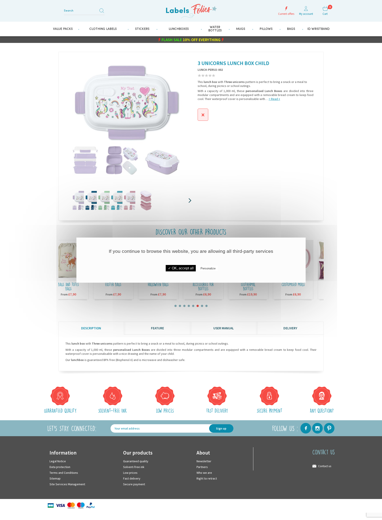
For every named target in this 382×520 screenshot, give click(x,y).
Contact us (324, 466)
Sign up (221, 428)
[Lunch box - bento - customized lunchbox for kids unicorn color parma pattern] (76, 200)
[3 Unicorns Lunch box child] (89, 200)
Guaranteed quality (135, 461)
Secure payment (134, 484)
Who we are (204, 472)
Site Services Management (67, 484)
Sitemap (55, 478)
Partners (202, 467)
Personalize (208, 268)
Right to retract (207, 478)
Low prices (130, 472)
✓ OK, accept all (181, 268)
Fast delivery (131, 478)
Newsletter (204, 461)
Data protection (60, 467)
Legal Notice (58, 461)
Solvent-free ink (133, 467)
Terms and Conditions (64, 472)
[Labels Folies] (191, 9)
